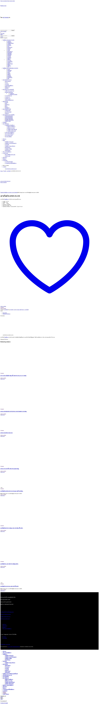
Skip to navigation (3, 0)
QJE (6, 105)
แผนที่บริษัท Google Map (5, 644)
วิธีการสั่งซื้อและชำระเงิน (10, 154)
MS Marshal (9, 52)
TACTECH (7, 107)
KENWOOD (9, 47)
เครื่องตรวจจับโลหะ (9, 92)
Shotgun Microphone (9, 118)
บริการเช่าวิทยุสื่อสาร (7, 628)
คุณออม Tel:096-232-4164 (5, 614)
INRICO (9, 58)
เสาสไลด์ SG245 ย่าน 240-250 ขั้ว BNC (9, 586)
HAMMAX (7, 104)
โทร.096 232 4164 (3, 5)
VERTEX (9, 65)
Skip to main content (11, 0)
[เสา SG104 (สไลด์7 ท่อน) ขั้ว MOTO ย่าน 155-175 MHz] (7, 357)
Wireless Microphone (9, 115)
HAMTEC (9, 57)
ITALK (8, 49)
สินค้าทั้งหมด (7, 150)
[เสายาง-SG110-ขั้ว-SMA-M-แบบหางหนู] (7, 450)
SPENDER (9, 54)
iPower (6, 106)
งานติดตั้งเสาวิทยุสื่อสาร (10, 125)
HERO (8, 64)
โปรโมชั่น (7, 144)
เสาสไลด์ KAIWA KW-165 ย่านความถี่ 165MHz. (11, 491)
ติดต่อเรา (4, 627)
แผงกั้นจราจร (7, 98)
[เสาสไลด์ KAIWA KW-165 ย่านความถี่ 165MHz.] (7, 486)
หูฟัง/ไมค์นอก (7, 665)
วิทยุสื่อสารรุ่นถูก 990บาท (10, 146)
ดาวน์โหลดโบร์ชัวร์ (9, 161)
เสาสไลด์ (7, 84)
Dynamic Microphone (9, 119)
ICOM (8, 50)
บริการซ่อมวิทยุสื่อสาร (9, 133)
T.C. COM (9, 60)
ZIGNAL (9, 48)
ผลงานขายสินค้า (8, 136)
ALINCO (9, 41)
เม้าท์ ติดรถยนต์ (8, 111)
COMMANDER (10, 43)
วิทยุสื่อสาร (6, 199)
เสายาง (6, 82)
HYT (8, 46)
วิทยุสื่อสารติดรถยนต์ (11, 130)
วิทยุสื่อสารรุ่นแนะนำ (9, 141)
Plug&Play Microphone (9, 120)
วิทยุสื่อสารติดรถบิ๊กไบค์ (12, 129)
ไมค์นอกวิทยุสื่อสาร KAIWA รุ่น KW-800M (8, 192)
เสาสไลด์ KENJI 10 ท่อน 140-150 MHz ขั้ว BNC (11, 528)
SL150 (15, 309)
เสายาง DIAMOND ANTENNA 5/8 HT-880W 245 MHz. (13, 411)
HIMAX (8, 59)
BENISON (9, 42)
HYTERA (9, 45)
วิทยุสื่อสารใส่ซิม (8, 148)
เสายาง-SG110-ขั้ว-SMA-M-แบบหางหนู (9, 468)
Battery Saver (7, 86)
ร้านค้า (4, 171)
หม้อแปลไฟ (7, 672)
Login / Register (6, 694)
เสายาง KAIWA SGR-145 (5, 181)
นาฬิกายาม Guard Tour (9, 90)
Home (1, 171)
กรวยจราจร (7, 97)
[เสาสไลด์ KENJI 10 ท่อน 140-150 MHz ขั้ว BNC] (7, 510)
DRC (8, 78)
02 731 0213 (6, 17)
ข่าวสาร (4, 636)
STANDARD (9, 61)
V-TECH (9, 56)
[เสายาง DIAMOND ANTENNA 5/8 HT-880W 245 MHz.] (7, 393)
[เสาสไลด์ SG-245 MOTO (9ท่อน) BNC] (7, 545)
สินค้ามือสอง (7, 147)
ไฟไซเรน (7, 113)
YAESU (8, 62)
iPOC (8, 66)
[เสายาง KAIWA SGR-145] (7, 429)
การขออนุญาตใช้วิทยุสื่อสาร (10, 163)
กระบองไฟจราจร (8, 95)
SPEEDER (9, 53)
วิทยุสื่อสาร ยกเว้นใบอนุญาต (10, 143)
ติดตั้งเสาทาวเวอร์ (10, 128)
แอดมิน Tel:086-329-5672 (5, 616)
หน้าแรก (4, 624)
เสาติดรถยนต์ (7, 110)
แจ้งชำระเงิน (7, 156)
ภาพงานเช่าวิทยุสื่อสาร (9, 132)
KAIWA (6, 102)
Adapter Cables (8, 121)
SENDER (9, 55)
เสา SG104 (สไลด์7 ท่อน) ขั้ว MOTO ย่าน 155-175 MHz (13, 375)
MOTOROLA (10, 51)
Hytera (8, 72)
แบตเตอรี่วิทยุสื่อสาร (9, 85)
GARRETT (12, 93)
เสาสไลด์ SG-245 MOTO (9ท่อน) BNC (9, 563)
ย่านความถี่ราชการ (20, 309)
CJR (6, 103)
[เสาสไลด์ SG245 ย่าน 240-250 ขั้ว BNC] (7, 581)
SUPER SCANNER (13, 94)
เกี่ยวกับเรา (5, 625)
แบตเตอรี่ (7, 669)
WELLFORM (10, 63)
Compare (4, 693)
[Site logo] (2, 16)
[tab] (5, 312)
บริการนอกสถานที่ (8, 135)
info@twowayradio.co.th (5, 618)
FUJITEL (9, 44)
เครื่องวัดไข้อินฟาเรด (9, 100)
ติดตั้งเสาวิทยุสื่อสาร (11, 126)
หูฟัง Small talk (8, 81)
